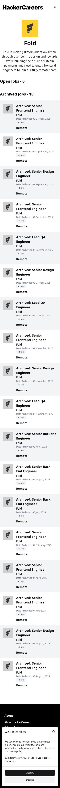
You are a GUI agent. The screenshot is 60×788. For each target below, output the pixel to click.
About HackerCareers (17, 722)
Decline (30, 779)
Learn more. (10, 761)
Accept (30, 772)
